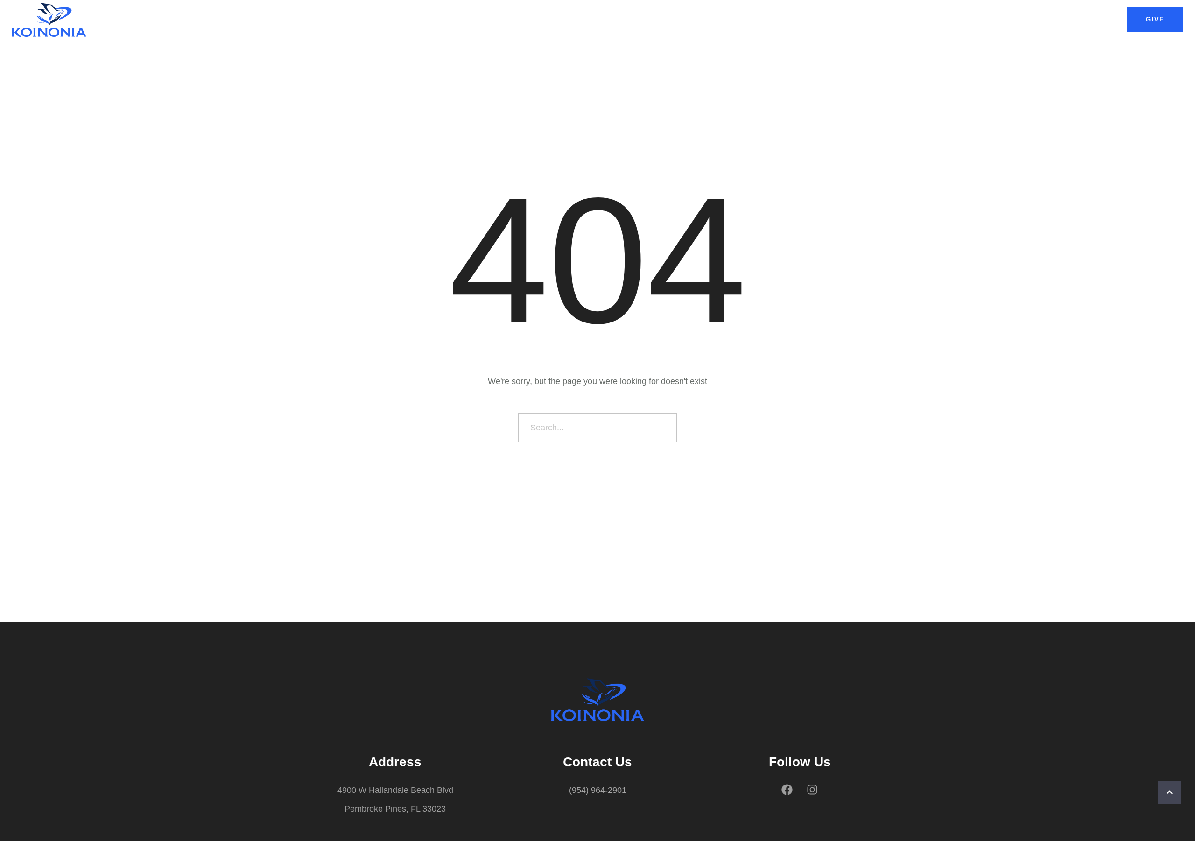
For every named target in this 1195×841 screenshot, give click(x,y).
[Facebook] (787, 789)
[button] (1155, 19)
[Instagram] (812, 789)
